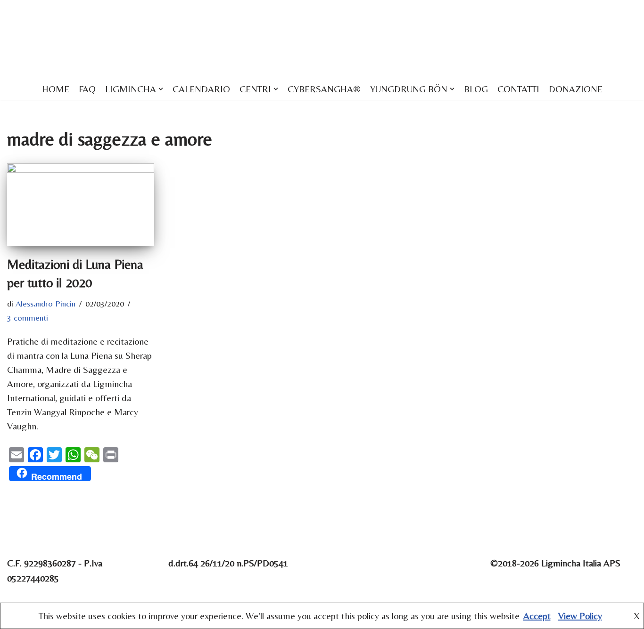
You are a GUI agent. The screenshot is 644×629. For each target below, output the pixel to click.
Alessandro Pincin (45, 303)
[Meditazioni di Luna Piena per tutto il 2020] (80, 204)
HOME (55, 88)
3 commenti (27, 318)
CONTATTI (518, 88)
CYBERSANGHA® (324, 88)
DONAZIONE (576, 88)
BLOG (476, 88)
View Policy (580, 615)
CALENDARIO (201, 88)
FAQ (87, 88)
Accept (537, 615)
